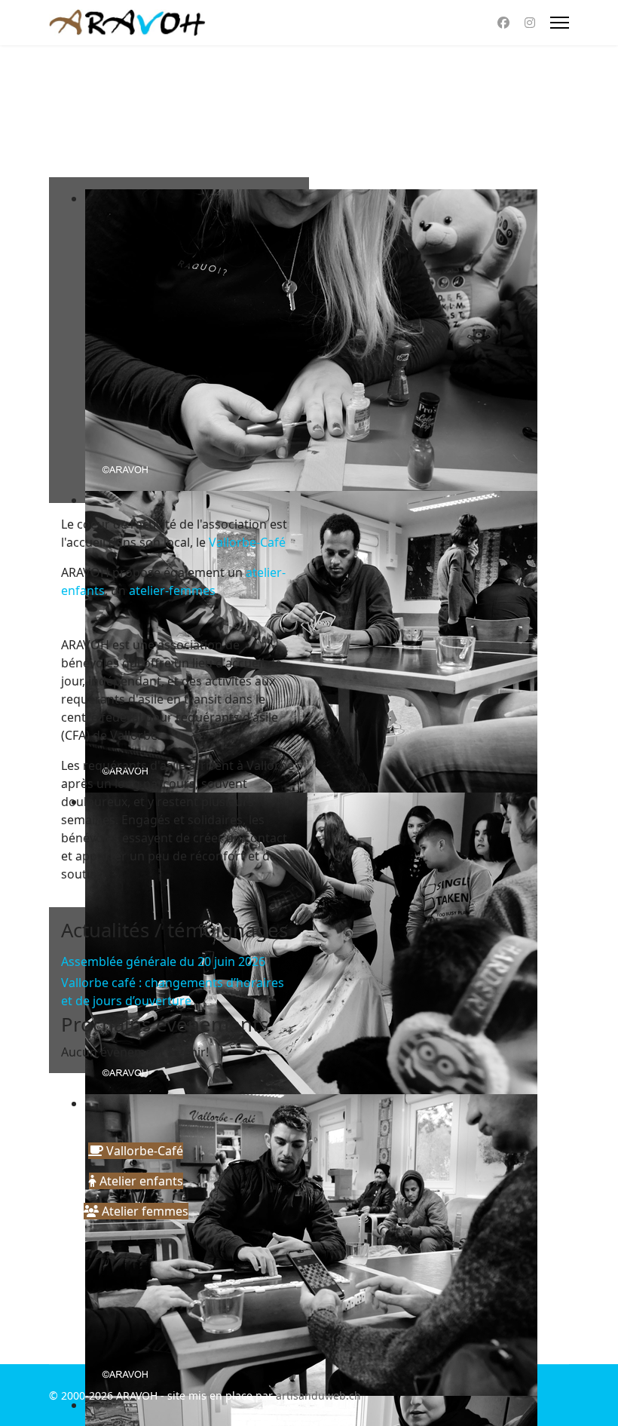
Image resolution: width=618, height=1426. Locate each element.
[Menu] (559, 22)
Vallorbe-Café (247, 542)
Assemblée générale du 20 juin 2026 (163, 961)
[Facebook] (503, 22)
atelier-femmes (172, 590)
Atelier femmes (143, 1211)
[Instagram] (530, 22)
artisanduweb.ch (318, 1395)
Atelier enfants (139, 1181)
